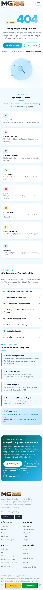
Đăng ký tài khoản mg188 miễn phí (19, 291)
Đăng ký (32, 464)
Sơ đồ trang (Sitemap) (15, 337)
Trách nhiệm (12, 476)
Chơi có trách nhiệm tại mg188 (18, 325)
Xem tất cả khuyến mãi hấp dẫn (18, 304)
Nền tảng (4, 536)
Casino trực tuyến (7, 540)
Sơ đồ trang (5, 566)
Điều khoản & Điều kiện (9, 563)
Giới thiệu (4, 549)
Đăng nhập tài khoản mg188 (17, 297)
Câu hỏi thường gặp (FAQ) (16, 319)
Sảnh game (27, 526)
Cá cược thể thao (29, 533)
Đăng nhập (27, 540)
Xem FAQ (33, 45)
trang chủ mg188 (22, 403)
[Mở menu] (39, 3)
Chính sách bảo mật (8, 559)
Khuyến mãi (12, 470)
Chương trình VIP (28, 529)
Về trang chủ (14, 45)
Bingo (3, 533)
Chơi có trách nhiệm (8, 556)
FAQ (24, 470)
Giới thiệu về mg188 (14, 331)
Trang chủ (4, 526)
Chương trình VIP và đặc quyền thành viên (20, 311)
